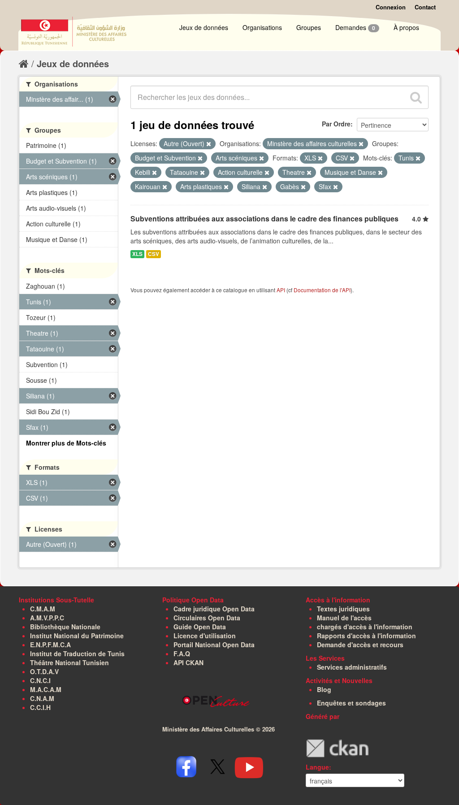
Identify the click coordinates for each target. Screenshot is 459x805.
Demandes (355, 27)
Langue (317, 766)
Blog (324, 689)
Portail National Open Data (214, 644)
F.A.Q (181, 653)
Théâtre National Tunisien (69, 662)
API (281, 290)
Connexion (391, 7)
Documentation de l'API (322, 290)
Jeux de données (203, 27)
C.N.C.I (40, 680)
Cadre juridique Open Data (214, 608)
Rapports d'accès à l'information (366, 635)
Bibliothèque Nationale (65, 626)
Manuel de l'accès (344, 617)
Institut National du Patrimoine (77, 635)
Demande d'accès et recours (360, 644)
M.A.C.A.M (45, 689)
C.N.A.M (42, 698)
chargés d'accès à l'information (364, 626)
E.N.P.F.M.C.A (50, 644)
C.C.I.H (40, 707)
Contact (425, 7)
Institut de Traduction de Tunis (77, 653)
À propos (406, 27)
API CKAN (188, 662)
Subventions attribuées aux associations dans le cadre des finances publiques (264, 218)
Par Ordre (336, 123)
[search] (416, 97)
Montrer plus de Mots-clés (66, 442)
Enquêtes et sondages (351, 702)
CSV (153, 254)
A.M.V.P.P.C (47, 617)
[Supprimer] (208, 143)
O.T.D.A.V (44, 671)
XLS (137, 254)
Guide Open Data (199, 626)
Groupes (308, 27)
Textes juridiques (343, 608)
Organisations (262, 27)
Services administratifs (352, 666)
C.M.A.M (42, 608)
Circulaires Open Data (206, 617)
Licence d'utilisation (204, 635)
